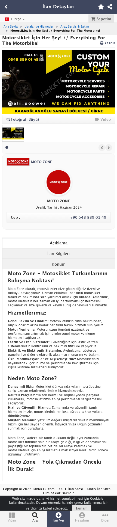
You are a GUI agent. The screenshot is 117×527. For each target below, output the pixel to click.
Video (105, 119)
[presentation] (101, 147)
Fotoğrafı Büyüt (24, 119)
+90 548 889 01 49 (88, 217)
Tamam (81, 508)
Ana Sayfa (11, 26)
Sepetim (103, 19)
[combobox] (15, 19)
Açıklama (58, 242)
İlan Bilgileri (58, 253)
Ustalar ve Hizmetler (39, 26)
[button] (6, 147)
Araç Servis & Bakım (74, 26)
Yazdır (109, 43)
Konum (59, 264)
